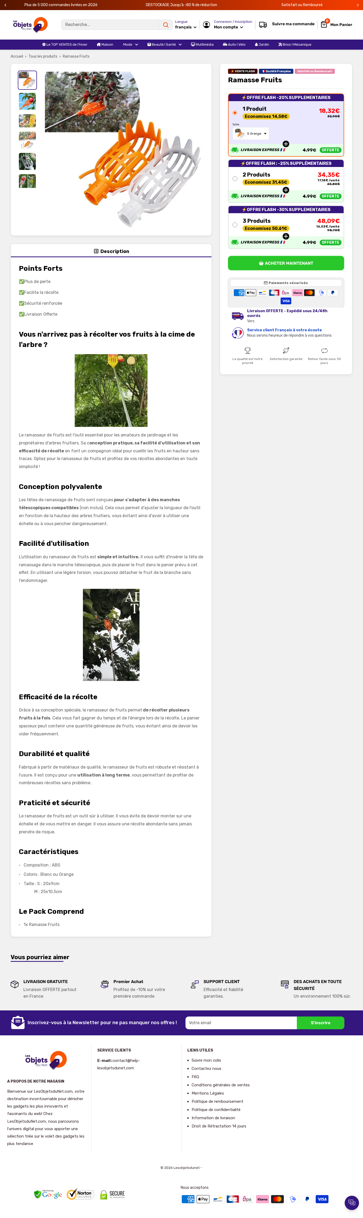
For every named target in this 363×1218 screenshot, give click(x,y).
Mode (127, 44)
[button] (286, 125)
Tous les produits (42, 56)
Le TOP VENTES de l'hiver (66, 44)
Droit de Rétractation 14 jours (219, 1126)
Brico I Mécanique (296, 44)
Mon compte (226, 27)
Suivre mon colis (206, 1060)
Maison (107, 44)
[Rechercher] (165, 25)
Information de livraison (213, 1118)
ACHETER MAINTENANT (289, 263)
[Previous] (5, 5)
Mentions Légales (208, 1093)
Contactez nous (206, 1068)
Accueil (17, 56)
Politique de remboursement (217, 1101)
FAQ (195, 1076)
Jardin (263, 44)
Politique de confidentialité (216, 1109)
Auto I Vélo (236, 44)
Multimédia (204, 44)
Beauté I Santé (163, 44)
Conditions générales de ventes (221, 1085)
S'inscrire (320, 1022)
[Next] (357, 5)
